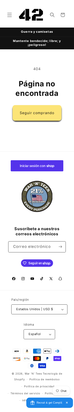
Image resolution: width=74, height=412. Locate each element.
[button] (9, 15)
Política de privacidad (39, 386)
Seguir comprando (37, 113)
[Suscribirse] (60, 246)
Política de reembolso (44, 379)
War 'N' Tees (33, 373)
